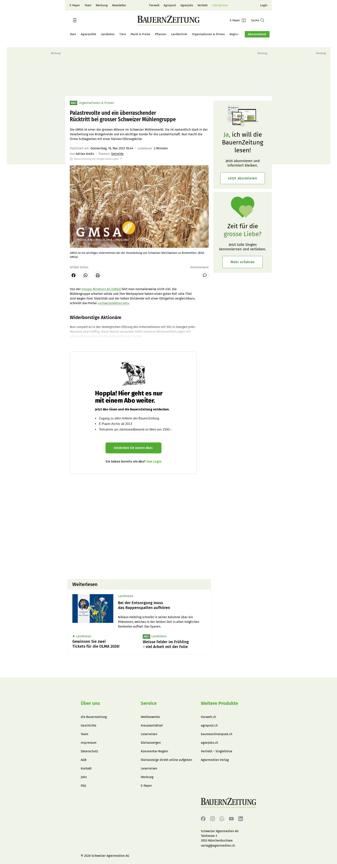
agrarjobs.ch (209, 743)
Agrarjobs (186, 5)
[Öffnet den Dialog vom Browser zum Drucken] (97, 275)
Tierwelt (154, 5)
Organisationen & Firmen (208, 34)
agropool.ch (209, 725)
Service (149, 703)
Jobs (84, 777)
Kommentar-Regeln (154, 751)
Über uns (90, 703)
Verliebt (202, 5)
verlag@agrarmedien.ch (218, 845)
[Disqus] (139, 526)
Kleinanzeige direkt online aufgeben (166, 760)
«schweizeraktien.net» (113, 303)
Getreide (117, 154)
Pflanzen (160, 34)
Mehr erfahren (243, 262)
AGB (83, 760)
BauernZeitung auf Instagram (212, 819)
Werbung (102, 5)
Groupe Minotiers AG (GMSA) (101, 289)
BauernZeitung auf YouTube (231, 819)
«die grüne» (220, 5)
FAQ (83, 785)
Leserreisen (149, 734)
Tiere (122, 34)
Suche (255, 20)
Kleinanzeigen (151, 743)
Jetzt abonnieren (242, 178)
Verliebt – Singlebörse (216, 751)
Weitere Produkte (219, 703)
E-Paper (75, 5)
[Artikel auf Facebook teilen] (73, 275)
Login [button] (263, 5)
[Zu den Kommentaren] (205, 275)
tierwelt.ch (208, 717)
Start (73, 34)
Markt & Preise (140, 34)
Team (87, 5)
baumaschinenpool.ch (216, 734)
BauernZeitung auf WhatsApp (222, 819)
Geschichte (88, 725)
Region (234, 34)
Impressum (89, 743)
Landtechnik (179, 34)
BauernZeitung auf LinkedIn (240, 819)
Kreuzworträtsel (152, 725)
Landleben (108, 34)
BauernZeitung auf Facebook (203, 819)
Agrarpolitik (88, 34)
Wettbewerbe (150, 717)
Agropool (170, 5)
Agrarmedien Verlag (215, 760)
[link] (162, 605)
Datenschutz (89, 751)
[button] (75, 20)
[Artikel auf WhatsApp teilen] (85, 275)
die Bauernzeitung (94, 717)
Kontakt (86, 768)
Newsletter (119, 5)
